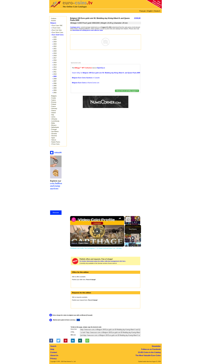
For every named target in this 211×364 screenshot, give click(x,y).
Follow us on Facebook (151, 349)
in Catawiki (86, 78)
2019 (54, 53)
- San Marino (54, 131)
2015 (54, 62)
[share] (120, 218)
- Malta (52, 123)
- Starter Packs (55, 142)
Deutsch (157, 11)
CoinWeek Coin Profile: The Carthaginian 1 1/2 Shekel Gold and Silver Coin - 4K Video (97, 219)
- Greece (53, 110)
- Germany (53, 108)
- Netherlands (54, 127)
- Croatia (53, 98)
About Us (54, 355)
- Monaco (53, 125)
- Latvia (52, 117)
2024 (54, 42)
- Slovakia (53, 133)
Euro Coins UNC (57, 25)
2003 (54, 90)
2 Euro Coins (56, 28)
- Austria (53, 20)
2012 (54, 69)
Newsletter (156, 346)
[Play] (126, 223)
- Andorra (53, 18)
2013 (54, 67)
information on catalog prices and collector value (87, 30)
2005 (54, 85)
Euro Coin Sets (57, 30)
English (150, 11)
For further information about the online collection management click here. (103, 261)
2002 (54, 92)
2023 (54, 44)
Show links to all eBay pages (126, 91)
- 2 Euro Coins (55, 144)
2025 (54, 39)
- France (53, 106)
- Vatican (53, 140)
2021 (54, 48)
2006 (54, 83)
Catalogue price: (75, 27)
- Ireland (53, 112)
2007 (54, 81)
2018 (54, 55)
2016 (54, 60)
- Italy (52, 115)
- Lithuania (53, 119)
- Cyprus (53, 100)
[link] (73, 219)
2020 (54, 51)
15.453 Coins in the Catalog (149, 352)
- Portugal (53, 129)
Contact (53, 352)
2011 (54, 72)
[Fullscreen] (139, 223)
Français (142, 11)
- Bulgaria (53, 96)
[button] (51, 341)
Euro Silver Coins (57, 32)
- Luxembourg (54, 121)
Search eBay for (106, 73)
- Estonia (53, 102)
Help (52, 349)
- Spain (52, 138)
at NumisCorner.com (85, 83)
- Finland (53, 104)
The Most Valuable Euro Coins (148, 355)
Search (53, 346)
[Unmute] (128, 223)
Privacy (53, 358)
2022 (54, 46)
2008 (54, 79)
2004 (54, 88)
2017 (54, 58)
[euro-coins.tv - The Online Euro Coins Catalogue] (77, 8)
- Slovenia (53, 135)
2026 (54, 37)
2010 (54, 74)
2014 (54, 65)
